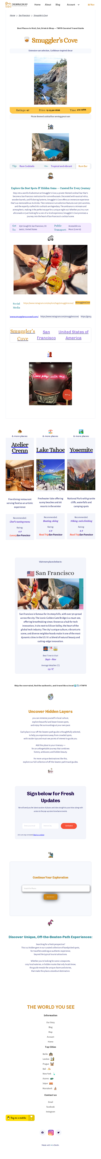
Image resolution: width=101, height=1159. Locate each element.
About (48, 4)
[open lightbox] (19, 475)
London (46, 1059)
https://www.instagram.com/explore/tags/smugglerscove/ (48, 303)
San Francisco (24, 15)
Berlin (45, 1054)
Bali (44, 1069)
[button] (72, 5)
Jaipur (45, 1083)
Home (37, 4)
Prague (46, 1064)
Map (50, 1032)
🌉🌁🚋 (50, 648)
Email (50, 1102)
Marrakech (47, 1088)
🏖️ (50, 431)
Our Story (50, 1022)
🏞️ (81, 431)
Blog (58, 4)
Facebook (50, 1107)
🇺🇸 (30, 573)
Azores (46, 1079)
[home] (16, 5)
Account (50, 1037)
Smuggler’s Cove (41, 15)
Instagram (50, 1112)
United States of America (74, 335)
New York (47, 1074)
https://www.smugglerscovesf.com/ (20, 316)
